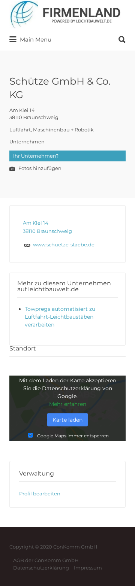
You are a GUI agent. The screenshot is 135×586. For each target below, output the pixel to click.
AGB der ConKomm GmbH (46, 560)
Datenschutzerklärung (41, 568)
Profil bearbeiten (39, 494)
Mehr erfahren (67, 403)
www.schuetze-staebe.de (63, 245)
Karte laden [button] (67, 419)
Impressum (88, 568)
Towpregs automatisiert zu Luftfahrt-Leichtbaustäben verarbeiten (60, 317)
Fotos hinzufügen (39, 168)
